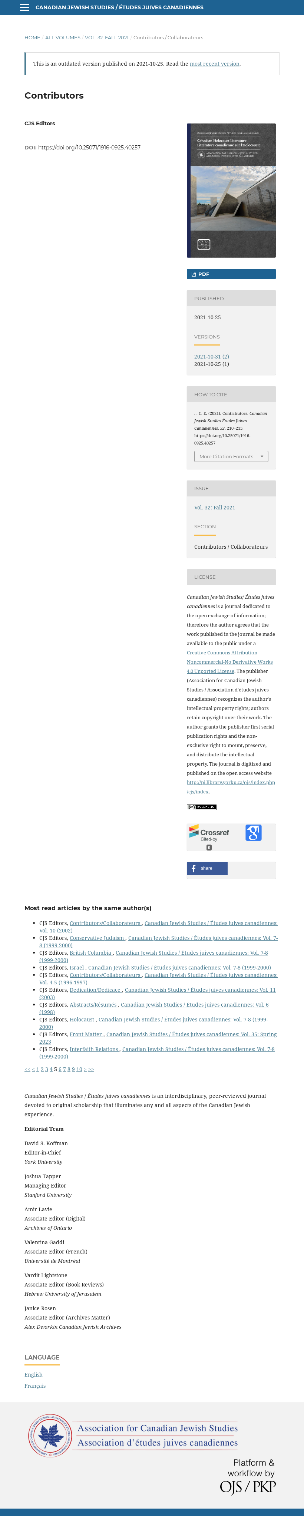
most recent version (214, 63)
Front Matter (86, 1034)
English (33, 1374)
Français (35, 1385)
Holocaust (83, 1019)
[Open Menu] (24, 7)
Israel (77, 967)
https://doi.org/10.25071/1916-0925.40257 (89, 147)
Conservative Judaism (97, 937)
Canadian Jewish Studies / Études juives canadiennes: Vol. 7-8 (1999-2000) (179, 967)
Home (32, 37)
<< (27, 1069)
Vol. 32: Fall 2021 (107, 37)
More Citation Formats (226, 456)
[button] (207, 868)
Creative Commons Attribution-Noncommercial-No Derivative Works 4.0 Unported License (230, 661)
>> (91, 1069)
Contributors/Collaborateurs (106, 923)
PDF (203, 274)
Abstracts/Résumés (94, 1004)
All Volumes (62, 37)
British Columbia (91, 952)
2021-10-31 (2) (211, 356)
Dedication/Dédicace (96, 989)
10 (79, 1069)
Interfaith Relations (94, 1049)
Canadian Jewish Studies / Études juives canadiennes (120, 7)
